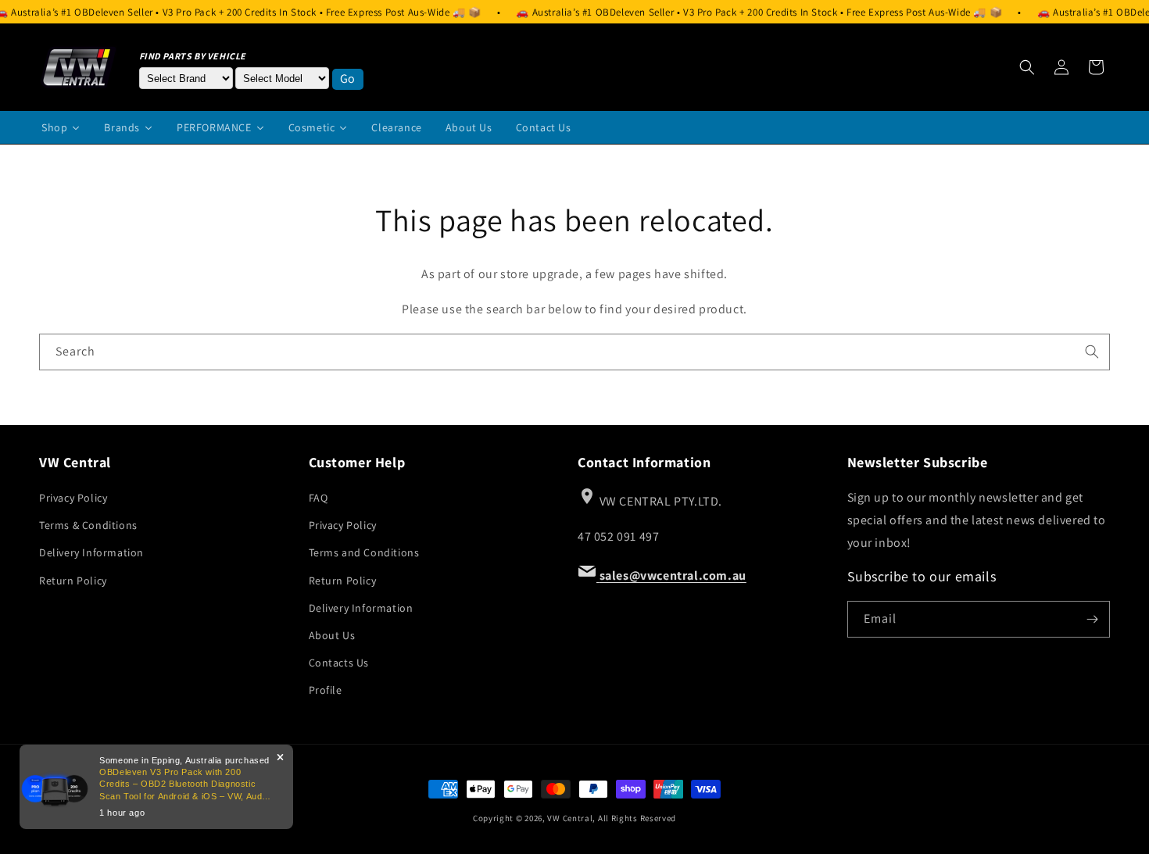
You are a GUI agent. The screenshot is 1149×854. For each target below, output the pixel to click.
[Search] (1092, 351)
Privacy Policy (73, 498)
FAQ (318, 498)
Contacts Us (339, 663)
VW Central (569, 818)
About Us (332, 635)
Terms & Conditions (88, 525)
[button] (1027, 67)
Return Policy (73, 581)
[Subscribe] (1092, 619)
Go (348, 78)
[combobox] (574, 352)
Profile (325, 690)
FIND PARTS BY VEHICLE (193, 56)
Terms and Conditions (364, 552)
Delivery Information (91, 552)
